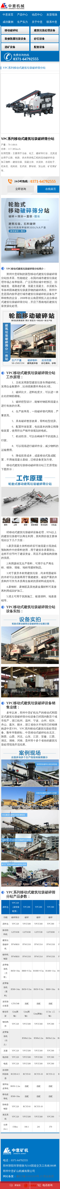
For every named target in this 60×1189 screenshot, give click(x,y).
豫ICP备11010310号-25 (29, 1176)
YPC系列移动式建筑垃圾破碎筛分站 (24, 67)
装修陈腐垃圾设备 (15, 38)
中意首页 (8, 14)
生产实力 (22, 21)
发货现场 (51, 14)
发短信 (17, 1185)
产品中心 (22, 14)
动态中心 (37, 14)
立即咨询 (20, 189)
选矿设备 (10, 47)
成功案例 (8, 21)
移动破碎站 (11, 30)
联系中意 (51, 21)
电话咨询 (47, 1185)
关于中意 (37, 21)
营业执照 (48, 1176)
